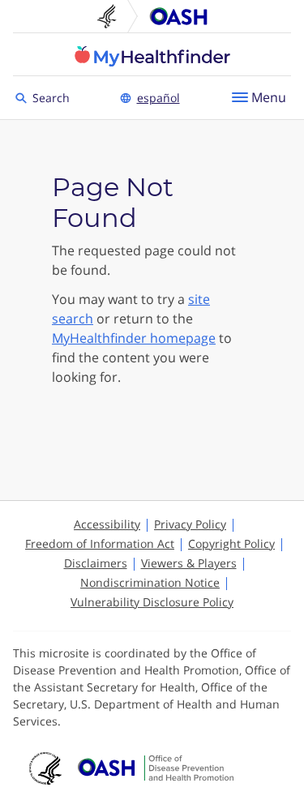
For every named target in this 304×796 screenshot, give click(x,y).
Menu (268, 97)
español (158, 97)
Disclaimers (95, 563)
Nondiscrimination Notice (150, 582)
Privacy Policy (190, 524)
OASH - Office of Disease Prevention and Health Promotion (155, 768)
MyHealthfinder (152, 56)
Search (53, 96)
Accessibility (107, 524)
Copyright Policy (231, 543)
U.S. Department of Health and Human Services (113, 16)
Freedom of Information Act (99, 543)
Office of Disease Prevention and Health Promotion (178, 16)
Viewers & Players (189, 563)
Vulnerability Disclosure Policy (152, 602)
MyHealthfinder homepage (134, 338)
